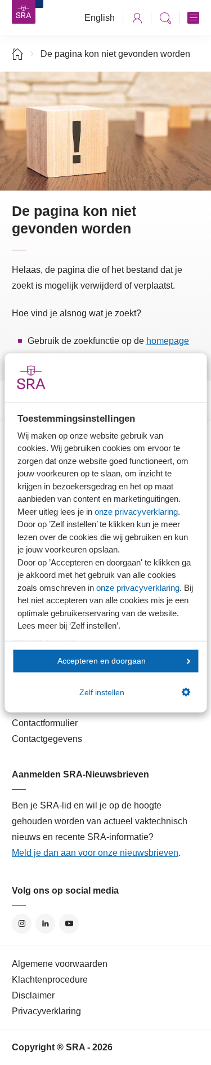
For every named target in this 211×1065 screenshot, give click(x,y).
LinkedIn (45, 924)
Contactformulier (45, 723)
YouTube (69, 924)
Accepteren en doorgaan (101, 661)
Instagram (22, 924)
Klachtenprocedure (50, 979)
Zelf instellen (101, 692)
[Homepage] (23, 12)
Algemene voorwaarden (59, 964)
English (99, 18)
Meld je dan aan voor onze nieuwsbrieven (95, 853)
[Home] (18, 54)
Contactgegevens (47, 739)
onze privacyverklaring (136, 511)
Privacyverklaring (46, 1011)
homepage (167, 341)
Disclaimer (33, 995)
